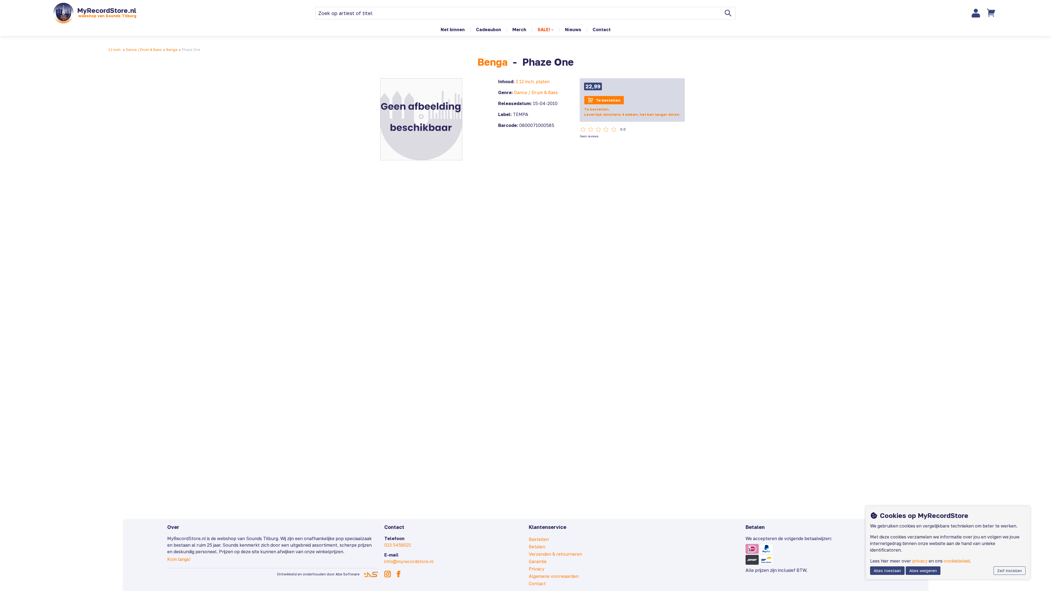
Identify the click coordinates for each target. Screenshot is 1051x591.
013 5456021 (397, 545)
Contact (602, 29)
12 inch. (115, 49)
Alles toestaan (887, 570)
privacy (920, 561)
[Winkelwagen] (991, 13)
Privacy (536, 569)
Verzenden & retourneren (555, 554)
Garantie (538, 561)
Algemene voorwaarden (554, 576)
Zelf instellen (1009, 570)
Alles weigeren (923, 570)
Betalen (537, 546)
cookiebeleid (957, 561)
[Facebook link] (398, 574)
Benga (171, 49)
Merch (519, 29)
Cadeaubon (488, 29)
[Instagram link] (387, 574)
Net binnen (453, 29)
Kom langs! (178, 559)
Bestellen (539, 539)
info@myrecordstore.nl (409, 561)
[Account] (976, 13)
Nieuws (573, 29)
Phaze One (191, 49)
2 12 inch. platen (533, 81)
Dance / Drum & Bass (144, 49)
